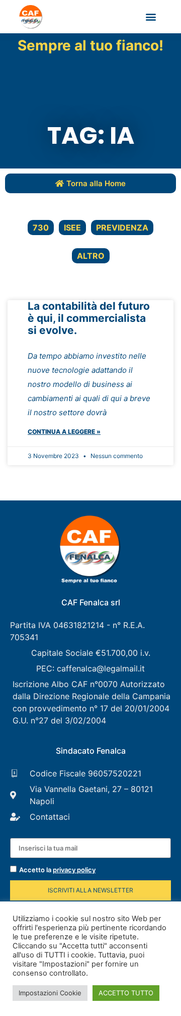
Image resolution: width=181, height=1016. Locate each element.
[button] (151, 17)
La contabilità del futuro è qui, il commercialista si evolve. (89, 318)
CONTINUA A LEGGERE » (64, 431)
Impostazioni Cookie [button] (50, 993)
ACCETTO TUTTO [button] (126, 993)
